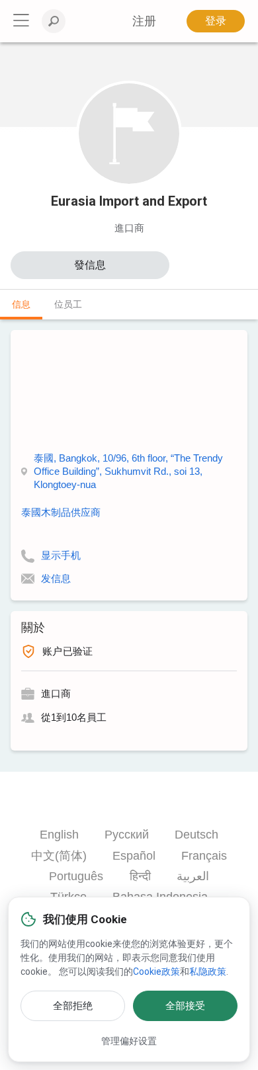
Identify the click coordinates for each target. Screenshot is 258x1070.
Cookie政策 (156, 971)
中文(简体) (59, 855)
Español (133, 855)
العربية (193, 876)
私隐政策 (207, 971)
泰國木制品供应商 (61, 512)
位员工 (68, 304)
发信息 (56, 578)
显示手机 (61, 555)
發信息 (90, 264)
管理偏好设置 (129, 1041)
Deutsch (196, 834)
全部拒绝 (73, 1006)
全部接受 (185, 1006)
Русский (127, 834)
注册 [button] (144, 21)
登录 (215, 20)
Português (76, 876)
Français (204, 855)
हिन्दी (140, 876)
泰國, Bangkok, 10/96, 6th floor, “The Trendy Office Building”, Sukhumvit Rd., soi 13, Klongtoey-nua (128, 471)
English (59, 834)
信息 (21, 304)
